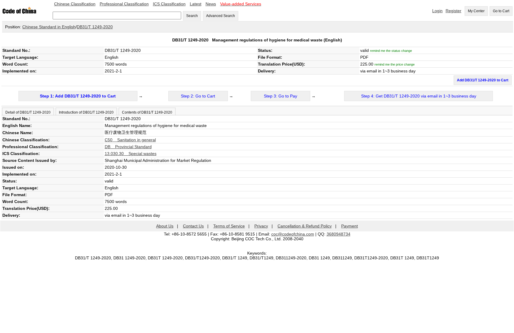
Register (453, 10)
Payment (349, 226)
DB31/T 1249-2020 (95, 26)
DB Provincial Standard (128, 146)
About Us (164, 226)
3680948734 (338, 234)
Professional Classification (124, 3)
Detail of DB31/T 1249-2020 (28, 112)
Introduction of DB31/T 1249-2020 (86, 112)
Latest (195, 3)
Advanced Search (220, 16)
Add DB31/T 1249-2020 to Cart (482, 80)
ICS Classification (169, 3)
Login (437, 10)
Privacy (261, 226)
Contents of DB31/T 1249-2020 (147, 112)
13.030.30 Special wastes (130, 153)
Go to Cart (501, 11)
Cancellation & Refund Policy (305, 226)
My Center (476, 11)
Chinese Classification (74, 3)
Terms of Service (229, 226)
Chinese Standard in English (49, 26)
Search (192, 16)
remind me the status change (391, 50)
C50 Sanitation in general (130, 139)
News (211, 3)
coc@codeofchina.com (292, 234)
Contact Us (193, 226)
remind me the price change (394, 64)
